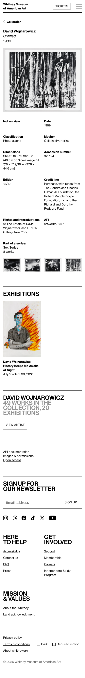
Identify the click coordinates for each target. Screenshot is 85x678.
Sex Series (10, 247)
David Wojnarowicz (19, 31)
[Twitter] (42, 518)
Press (7, 570)
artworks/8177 (54, 224)
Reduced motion (68, 644)
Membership (52, 557)
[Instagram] (5, 518)
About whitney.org (15, 650)
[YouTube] (52, 518)
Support (49, 551)
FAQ (6, 564)
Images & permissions (18, 456)
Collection (14, 21)
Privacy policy (12, 637)
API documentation (16, 451)
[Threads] (14, 518)
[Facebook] (24, 518)
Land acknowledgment (19, 614)
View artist (15, 425)
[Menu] (78, 6)
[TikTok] (33, 518)
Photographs (12, 140)
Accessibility (11, 551)
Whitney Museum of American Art (15, 6)
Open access (12, 460)
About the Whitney (16, 608)
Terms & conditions (16, 644)
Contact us (10, 557)
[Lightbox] (42, 80)
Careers (49, 564)
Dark (44, 644)
